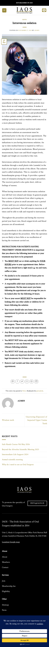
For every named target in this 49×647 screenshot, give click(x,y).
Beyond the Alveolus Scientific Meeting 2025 (20, 449)
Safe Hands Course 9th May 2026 (16, 444)
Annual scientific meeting (12, 459)
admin (36, 30)
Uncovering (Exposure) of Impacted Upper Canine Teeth (36, 420)
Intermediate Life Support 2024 (15, 454)
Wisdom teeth (8, 420)
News (24, 20)
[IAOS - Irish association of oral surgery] (24, 10)
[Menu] (4, 10)
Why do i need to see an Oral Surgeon (18, 464)
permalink (39, 391)
